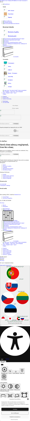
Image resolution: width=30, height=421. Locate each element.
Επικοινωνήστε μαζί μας (8, 175)
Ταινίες (9, 66)
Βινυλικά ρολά (12, 36)
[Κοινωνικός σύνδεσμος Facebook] (1, 192)
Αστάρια (10, 86)
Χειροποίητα (10, 13)
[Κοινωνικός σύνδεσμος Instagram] (4, 192)
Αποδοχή (15, 409)
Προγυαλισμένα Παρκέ (8, 168)
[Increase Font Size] (2, 360)
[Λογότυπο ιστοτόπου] (7, 114)
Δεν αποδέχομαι (15, 413)
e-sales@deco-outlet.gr (5, 185)
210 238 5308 (3, 184)
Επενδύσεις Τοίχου (7, 169)
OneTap (7, 359)
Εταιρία (4, 174)
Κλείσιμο (2, 202)
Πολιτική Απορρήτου (14, 419)
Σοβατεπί (10, 69)
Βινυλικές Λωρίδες (13, 32)
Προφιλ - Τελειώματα (12, 73)
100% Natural (11, 10)
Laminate (5, 167)
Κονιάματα (10, 79)
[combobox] (15, 295)
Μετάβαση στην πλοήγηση (6, 0)
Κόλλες (9, 83)
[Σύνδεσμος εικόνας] (9, 158)
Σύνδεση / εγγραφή (7, 254)
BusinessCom (18, 194)
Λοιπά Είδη (10, 76)
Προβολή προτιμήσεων (15, 416)
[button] (28, 399)
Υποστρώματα (11, 63)
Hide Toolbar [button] (3, 361)
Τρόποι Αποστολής (7, 177)
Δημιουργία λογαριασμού (5, 265)
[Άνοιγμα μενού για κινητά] (15, 133)
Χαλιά (4, 164)
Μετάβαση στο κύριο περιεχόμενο (19, 0)
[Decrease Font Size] (2, 364)
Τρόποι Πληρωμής (7, 178)
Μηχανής (10, 17)
